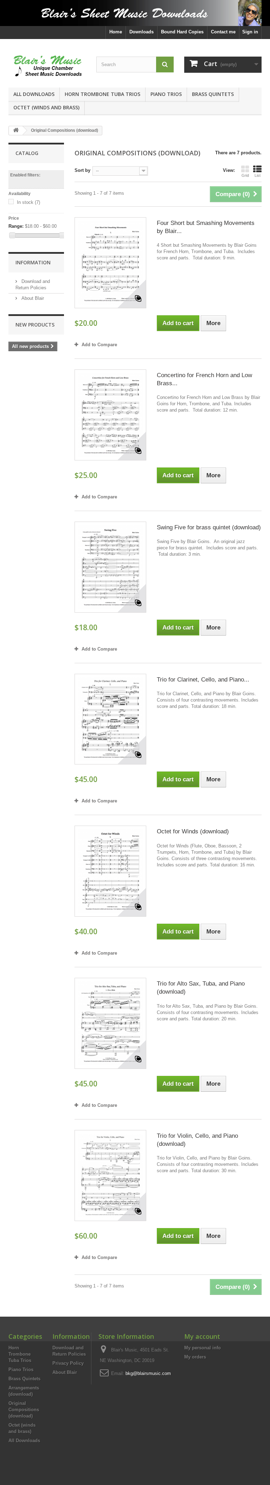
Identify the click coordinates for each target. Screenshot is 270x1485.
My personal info (202, 1347)
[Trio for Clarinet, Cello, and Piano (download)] (110, 719)
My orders (195, 1357)
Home (115, 31)
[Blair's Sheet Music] (47, 66)
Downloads (141, 31)
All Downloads (33, 94)
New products (34, 324)
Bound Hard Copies (182, 31)
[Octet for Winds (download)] (110, 871)
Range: (16, 226)
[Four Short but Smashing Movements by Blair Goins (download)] (110, 263)
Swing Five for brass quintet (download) (209, 527)
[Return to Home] (15, 130)
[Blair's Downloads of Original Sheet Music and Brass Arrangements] (135, 13)
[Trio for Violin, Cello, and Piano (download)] (110, 1176)
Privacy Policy (68, 1363)
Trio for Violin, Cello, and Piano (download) (197, 1139)
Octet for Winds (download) (193, 831)
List (258, 175)
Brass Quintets (213, 94)
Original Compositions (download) (23, 1410)
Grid (245, 175)
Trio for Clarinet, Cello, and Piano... (203, 679)
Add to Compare (99, 344)
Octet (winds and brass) (46, 107)
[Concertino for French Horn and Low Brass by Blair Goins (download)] (110, 415)
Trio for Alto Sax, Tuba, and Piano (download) (201, 987)
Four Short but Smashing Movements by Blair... (206, 227)
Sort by (82, 170)
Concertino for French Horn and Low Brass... (204, 379)
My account (202, 1336)
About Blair (32, 298)
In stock (28, 202)
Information (33, 262)
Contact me (223, 31)
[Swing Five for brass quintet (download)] (110, 567)
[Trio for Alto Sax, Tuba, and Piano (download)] (110, 1023)
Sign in (250, 31)
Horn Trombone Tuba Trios (102, 94)
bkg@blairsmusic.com (148, 1373)
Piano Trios (166, 94)
